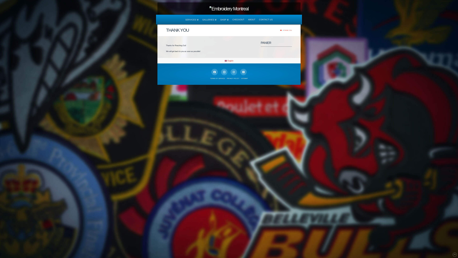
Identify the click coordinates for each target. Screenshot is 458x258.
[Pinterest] (243, 72)
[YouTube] (224, 72)
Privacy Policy (233, 78)
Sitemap (244, 78)
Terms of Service (217, 78)
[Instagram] (234, 72)
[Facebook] (214, 72)
